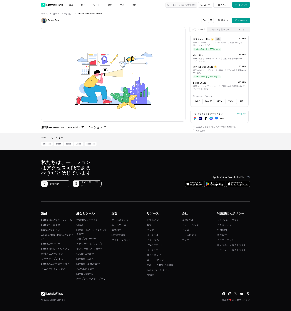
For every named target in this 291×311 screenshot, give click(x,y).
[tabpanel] (219, 83)
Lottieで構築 (118, 234)
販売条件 (222, 234)
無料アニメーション (52, 253)
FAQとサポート (155, 244)
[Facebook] (224, 294)
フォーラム (153, 239)
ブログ (150, 229)
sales (68, 144)
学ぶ (122, 4)
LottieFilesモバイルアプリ (55, 248)
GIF (241, 101)
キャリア (187, 239)
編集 (223, 20)
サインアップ (241, 4)
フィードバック (190, 224)
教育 (149, 224)
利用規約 (222, 229)
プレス (185, 229)
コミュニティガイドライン (231, 244)
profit (58, 144)
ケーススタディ (120, 219)
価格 (134, 4)
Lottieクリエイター (51, 224)
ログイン (222, 4)
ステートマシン (155, 260)
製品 (71, 4)
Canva (79, 224)
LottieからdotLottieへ (88, 263)
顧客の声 (116, 229)
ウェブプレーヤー (86, 238)
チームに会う (189, 234)
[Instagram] (230, 294)
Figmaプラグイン (50, 229)
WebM (208, 101)
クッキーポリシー (226, 239)
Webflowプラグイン (87, 219)
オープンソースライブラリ (90, 278)
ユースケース (119, 224)
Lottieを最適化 (84, 273)
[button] (44, 20)
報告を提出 (200, 130)
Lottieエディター (50, 243)
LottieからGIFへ (85, 258)
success (47, 144)
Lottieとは (152, 234)
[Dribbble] (248, 294)
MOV (219, 101)
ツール (96, 4)
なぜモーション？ (121, 239)
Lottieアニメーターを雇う (55, 263)
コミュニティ (154, 255)
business (91, 144)
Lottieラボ (152, 250)
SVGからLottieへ (85, 253)
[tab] (198, 29)
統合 (83, 4)
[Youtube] (242, 294)
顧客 (110, 4)
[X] (236, 294)
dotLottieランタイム (158, 270)
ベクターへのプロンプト (89, 243)
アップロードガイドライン (231, 250)
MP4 (197, 101)
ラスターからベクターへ (89, 248)
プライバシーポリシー (229, 219)
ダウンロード (241, 20)
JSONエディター (85, 268)
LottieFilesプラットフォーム (56, 219)
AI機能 (150, 275)
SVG (230, 101)
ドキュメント (154, 219)
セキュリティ (224, 224)
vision (78, 144)
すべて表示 (241, 114)
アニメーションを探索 (53, 268)
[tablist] (219, 29)
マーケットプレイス (52, 258)
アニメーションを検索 (181, 4)
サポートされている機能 (160, 265)
